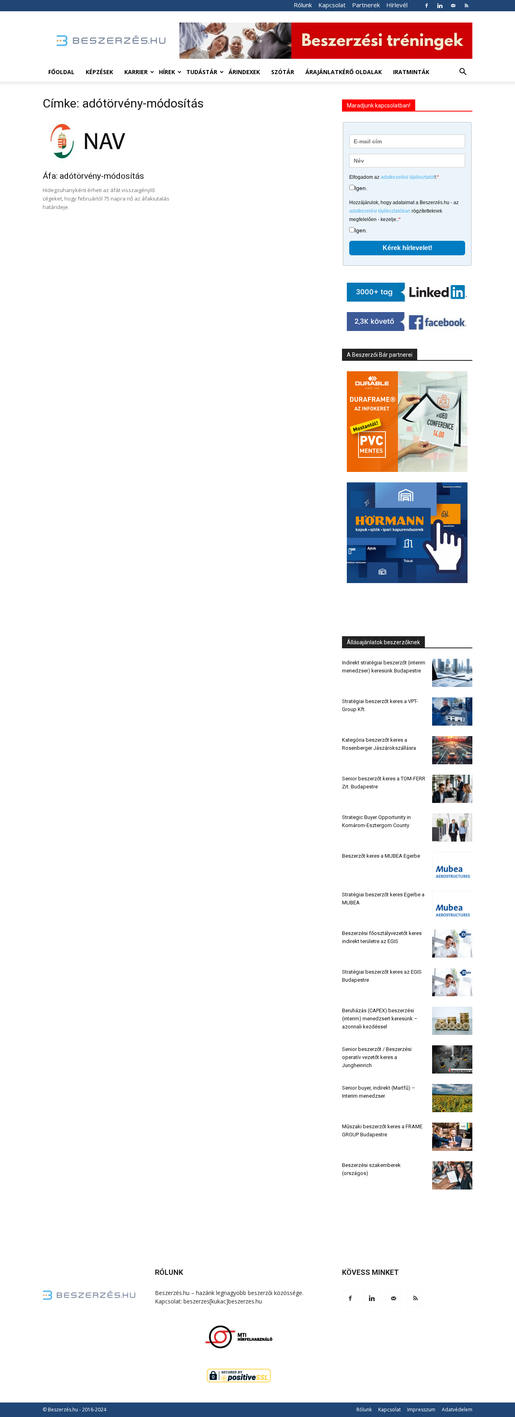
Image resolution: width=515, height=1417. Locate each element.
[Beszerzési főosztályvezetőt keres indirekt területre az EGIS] (452, 943)
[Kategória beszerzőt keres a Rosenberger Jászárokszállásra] (452, 750)
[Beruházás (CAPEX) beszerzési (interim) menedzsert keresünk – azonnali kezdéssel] (452, 1021)
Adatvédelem (457, 1409)
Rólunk (303, 5)
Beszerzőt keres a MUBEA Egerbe (381, 856)
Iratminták (411, 72)
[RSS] (466, 5)
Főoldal (61, 72)
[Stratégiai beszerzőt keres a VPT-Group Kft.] (452, 711)
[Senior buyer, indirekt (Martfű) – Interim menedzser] (452, 1098)
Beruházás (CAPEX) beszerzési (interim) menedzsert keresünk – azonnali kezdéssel (380, 1018)
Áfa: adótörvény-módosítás (93, 176)
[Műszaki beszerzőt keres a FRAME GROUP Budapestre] (452, 1137)
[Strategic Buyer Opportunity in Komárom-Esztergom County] (452, 827)
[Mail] (453, 5)
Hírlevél (397, 5)
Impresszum (421, 1409)
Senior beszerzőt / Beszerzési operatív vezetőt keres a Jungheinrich (377, 1057)
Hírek (167, 72)
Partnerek (366, 5)
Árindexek (244, 72)
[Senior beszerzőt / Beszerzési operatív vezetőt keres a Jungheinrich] (452, 1059)
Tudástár (201, 72)
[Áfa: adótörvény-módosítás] (108, 142)
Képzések (99, 72)
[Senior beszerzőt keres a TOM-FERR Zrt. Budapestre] (452, 789)
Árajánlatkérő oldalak (343, 72)
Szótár (282, 72)
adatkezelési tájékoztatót (408, 177)
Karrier (136, 72)
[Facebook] (426, 5)
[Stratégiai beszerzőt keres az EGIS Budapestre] (452, 982)
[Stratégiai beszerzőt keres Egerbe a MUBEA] (452, 905)
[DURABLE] (407, 421)
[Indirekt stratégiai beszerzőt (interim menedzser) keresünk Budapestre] (452, 673)
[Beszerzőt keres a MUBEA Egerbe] (452, 866)
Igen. (360, 188)
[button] (462, 73)
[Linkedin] (440, 5)
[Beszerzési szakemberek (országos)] (452, 1175)
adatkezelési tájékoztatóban (379, 211)
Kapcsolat (332, 5)
